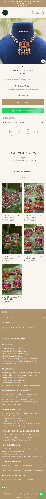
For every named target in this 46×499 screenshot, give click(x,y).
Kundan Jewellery (9, 394)
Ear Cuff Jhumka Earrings (12, 356)
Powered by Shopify (23, 497)
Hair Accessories (25, 440)
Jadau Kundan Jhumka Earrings (14, 351)
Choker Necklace (18, 373)
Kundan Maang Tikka (31, 402)
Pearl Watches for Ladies (11, 456)
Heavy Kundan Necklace (11, 383)
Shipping (20, 89)
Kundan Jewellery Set (31, 385)
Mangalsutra (6, 465)
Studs (21, 348)
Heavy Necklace (34, 373)
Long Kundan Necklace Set (12, 378)
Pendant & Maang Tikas (11, 435)
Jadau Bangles (25, 397)
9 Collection (28, 479)
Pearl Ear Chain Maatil (25, 361)
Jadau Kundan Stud (29, 359)
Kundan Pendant (27, 399)
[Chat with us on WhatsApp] (41, 494)
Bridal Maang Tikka (30, 413)
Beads (16, 465)
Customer (7, 323)
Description (10, 118)
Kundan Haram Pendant (11, 402)
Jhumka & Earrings (9, 348)
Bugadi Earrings (8, 361)
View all (23, 177)
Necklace (5, 373)
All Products (6, 479)
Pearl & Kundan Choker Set (26, 375)
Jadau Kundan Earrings (11, 359)
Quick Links (9, 317)
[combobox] (6, 488)
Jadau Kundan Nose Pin (11, 404)
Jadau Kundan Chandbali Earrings (15, 354)
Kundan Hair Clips (9, 440)
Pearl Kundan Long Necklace (13, 380)
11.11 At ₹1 (17, 479)
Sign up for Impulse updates (18, 328)
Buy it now (23, 102)
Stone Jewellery (27, 465)
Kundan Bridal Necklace (11, 385)
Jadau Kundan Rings (9, 397)
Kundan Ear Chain (9, 364)
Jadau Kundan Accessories (28, 394)
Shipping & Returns (14, 123)
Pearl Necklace (7, 375)
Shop (4, 312)
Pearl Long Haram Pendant (12, 454)
